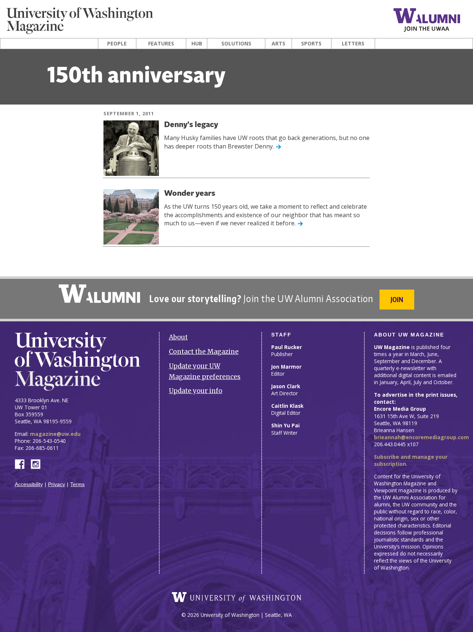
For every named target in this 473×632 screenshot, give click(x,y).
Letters (353, 43)
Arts (278, 43)
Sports (311, 43)
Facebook (22, 463)
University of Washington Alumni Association (99, 293)
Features (161, 43)
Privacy (56, 484)
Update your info (195, 391)
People (117, 43)
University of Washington (236, 597)
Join (397, 299)
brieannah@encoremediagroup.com (421, 437)
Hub (196, 43)
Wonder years (189, 193)
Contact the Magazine (204, 352)
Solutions (236, 43)
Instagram (38, 463)
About (178, 337)
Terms (77, 484)
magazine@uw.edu (55, 433)
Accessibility (29, 484)
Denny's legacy (191, 125)
